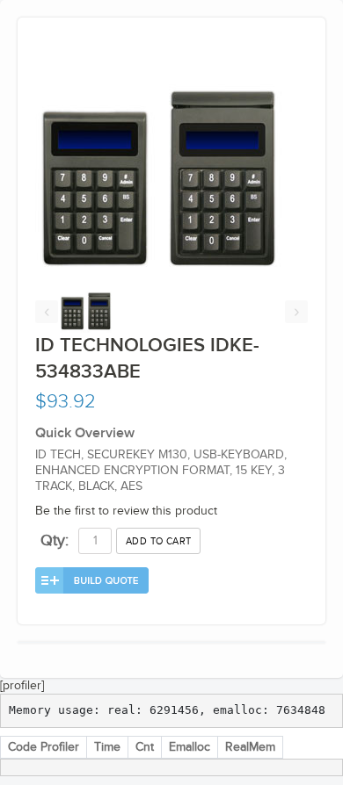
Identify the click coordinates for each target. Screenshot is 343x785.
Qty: (54, 540)
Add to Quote (92, 580)
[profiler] (22, 686)
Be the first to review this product (126, 511)
